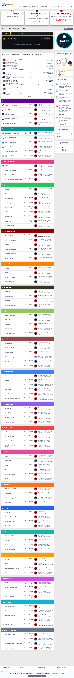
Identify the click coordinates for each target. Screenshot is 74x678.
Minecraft (40, 407)
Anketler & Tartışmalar (9, 630)
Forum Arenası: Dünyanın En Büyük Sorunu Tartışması (50, 586)
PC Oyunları (9, 408)
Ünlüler (7, 166)
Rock (6, 470)
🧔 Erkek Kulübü (7, 287)
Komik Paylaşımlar (11, 587)
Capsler (7, 592)
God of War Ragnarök (43, 417)
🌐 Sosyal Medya (7, 371)
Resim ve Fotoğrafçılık (12, 568)
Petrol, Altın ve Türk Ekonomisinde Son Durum (48, 150)
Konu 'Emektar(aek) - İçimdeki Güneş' (64, 84)
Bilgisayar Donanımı (42, 342)
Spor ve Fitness (10, 333)
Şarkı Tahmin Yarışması (43, 619)
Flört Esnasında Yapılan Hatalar (45, 239)
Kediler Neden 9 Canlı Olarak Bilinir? (46, 548)
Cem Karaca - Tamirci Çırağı (44, 469)
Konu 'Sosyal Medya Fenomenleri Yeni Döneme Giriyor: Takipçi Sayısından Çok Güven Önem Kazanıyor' (65, 108)
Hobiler (7, 292)
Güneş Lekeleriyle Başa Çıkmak (45, 272)
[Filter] (70, 54)
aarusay (70, 138)
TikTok (7, 380)
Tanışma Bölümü (10, 123)
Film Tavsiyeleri (10, 441)
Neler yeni (44, 6)
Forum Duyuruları (11, 105)
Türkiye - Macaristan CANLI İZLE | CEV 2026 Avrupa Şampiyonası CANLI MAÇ (12, 87)
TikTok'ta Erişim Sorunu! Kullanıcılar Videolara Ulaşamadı (51, 398)
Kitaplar (8, 559)
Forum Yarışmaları (11, 620)
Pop (6, 456)
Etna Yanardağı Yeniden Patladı (45, 132)
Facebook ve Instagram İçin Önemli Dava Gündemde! (50, 393)
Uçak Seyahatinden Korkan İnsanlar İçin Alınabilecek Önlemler (52, 539)
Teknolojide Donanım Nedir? (44, 365)
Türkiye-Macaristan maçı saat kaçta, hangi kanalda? (12, 92)
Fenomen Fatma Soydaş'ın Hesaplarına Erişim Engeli (50, 178)
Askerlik (7, 301)
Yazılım (7, 361)
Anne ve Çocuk (10, 277)
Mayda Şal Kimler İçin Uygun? (12, 76)
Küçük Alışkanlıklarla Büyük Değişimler (47, 314)
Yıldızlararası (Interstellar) (44, 440)
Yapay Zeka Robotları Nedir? (44, 351)
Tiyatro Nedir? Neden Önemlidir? (45, 572)
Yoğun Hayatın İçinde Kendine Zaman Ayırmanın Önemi (51, 291)
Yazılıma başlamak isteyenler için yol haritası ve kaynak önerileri (53, 360)
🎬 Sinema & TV (7, 428)
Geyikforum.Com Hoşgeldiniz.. (45, 122)
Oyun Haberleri (10, 422)
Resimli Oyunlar (10, 615)
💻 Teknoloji (5, 339)
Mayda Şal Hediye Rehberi (12, 83)
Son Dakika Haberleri (12, 133)
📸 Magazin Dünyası (8, 161)
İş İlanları (8, 512)
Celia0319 (49, 357)
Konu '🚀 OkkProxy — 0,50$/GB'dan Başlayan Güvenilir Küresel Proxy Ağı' (65, 119)
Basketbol (8, 216)
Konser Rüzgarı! (41, 169)
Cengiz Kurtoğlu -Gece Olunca (45, 478)
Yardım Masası (10, 114)
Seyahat (8, 540)
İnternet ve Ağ (9, 357)
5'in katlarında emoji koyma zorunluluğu (47, 610)
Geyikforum (40, 624)
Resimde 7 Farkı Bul (42, 614)
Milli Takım (8, 212)
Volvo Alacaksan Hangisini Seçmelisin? (47, 497)
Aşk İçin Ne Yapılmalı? (43, 235)
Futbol (20, 66)
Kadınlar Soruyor (10, 249)
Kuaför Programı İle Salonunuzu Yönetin (12, 72)
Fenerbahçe (9, 194)
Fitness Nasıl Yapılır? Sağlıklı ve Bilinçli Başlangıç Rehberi (51, 332)
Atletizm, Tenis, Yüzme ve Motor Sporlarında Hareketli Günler (52, 225)
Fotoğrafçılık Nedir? (42, 567)
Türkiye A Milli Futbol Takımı (44, 211)
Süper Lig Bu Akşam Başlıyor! (44, 197)
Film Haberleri (9, 432)
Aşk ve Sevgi (9, 235)
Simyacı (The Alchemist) (43, 558)
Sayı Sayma (9, 611)
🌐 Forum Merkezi (7, 101)
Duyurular (40, 104)
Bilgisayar (8, 343)
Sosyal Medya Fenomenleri (13, 179)
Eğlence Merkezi (7, 578)
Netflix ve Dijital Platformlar (10, 446)
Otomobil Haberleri (11, 489)
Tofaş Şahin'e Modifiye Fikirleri (12, 59)
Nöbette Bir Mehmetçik (43, 300)
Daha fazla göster (27, 96)
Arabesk (8, 461)
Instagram (8, 376)
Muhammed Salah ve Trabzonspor (46, 207)
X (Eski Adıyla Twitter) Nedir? (44, 389)
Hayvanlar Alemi (10, 549)
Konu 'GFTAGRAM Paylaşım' (63, 91)
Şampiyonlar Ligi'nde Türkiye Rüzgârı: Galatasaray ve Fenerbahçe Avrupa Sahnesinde (12, 65)
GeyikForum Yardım (42, 113)
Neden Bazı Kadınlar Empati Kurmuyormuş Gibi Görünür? (51, 253)
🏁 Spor (4, 185)
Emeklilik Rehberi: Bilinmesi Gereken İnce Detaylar (49, 525)
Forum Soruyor (10, 648)
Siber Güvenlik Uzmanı (43, 516)
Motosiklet (8, 493)
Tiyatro (7, 573)
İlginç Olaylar (9, 596)
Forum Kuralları (41, 109)
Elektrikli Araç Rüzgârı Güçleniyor (45, 488)
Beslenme (8, 320)
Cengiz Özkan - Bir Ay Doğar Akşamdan (47, 473)
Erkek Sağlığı (9, 296)
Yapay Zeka (9, 352)
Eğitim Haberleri (10, 156)
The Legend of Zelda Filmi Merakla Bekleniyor (48, 431)
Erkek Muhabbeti (10, 305)
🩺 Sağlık (5, 311)
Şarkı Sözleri (9, 479)
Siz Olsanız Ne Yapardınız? (13, 643)
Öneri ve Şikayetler (11, 119)
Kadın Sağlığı (9, 282)
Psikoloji (20, 62)
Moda (7, 268)
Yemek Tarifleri (10, 536)
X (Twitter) (8, 389)
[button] (37, 6)
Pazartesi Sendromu (42, 591)
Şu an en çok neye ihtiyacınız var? (46, 633)
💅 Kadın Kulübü (7, 264)
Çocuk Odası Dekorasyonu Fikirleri (46, 544)
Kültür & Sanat (6, 555)
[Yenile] (52, 97)
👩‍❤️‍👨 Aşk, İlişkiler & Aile (8, 231)
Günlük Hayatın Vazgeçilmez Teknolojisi (47, 347)
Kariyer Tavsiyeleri (11, 517)
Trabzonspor (9, 207)
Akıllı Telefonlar (10, 348)
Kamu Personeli (10, 521)
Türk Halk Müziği (10, 474)
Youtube (20, 81)
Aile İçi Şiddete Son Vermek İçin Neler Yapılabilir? (49, 257)
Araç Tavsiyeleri (10, 498)
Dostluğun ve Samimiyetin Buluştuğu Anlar (47, 304)
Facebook (8, 394)
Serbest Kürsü (21, 69)
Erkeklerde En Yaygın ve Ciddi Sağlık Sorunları (48, 295)
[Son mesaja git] (52, 60)
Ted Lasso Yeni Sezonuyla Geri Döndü (46, 436)
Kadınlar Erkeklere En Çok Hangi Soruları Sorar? (49, 248)
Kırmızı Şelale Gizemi (43, 596)
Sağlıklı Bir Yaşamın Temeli (44, 281)
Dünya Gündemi (10, 142)
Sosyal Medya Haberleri (12, 398)
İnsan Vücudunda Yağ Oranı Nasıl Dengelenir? (48, 319)
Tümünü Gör (47, 38)
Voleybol (20, 88)
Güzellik (7, 273)
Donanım (8, 366)
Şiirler (7, 564)
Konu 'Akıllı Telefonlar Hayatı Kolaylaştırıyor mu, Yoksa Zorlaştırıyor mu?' (65, 98)
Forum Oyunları (7, 602)
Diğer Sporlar (9, 226)
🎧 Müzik (4, 452)
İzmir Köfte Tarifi (41, 535)
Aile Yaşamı (9, 258)
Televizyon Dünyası (11, 175)
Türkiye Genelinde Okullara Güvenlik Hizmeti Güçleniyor (51, 137)
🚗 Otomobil (6, 484)
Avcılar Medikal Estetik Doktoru (12, 68)
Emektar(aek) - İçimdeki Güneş (12, 80)
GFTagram (8, 624)
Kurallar (8, 110)
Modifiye (20, 59)
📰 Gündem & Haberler (9, 129)
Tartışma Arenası (10, 639)
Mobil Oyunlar (9, 413)
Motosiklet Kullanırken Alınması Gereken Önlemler (49, 492)
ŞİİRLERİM (40, 563)
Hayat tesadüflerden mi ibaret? (45, 638)
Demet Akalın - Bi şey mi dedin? (45, 455)
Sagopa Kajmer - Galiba (43, 464)
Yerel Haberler (9, 147)
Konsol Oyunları (10, 417)
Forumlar (33, 6)
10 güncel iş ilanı (41, 511)
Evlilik (7, 245)
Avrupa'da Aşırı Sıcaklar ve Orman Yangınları (48, 141)
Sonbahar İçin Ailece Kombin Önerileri (47, 267)
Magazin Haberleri (11, 170)
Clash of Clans (41, 412)
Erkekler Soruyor (10, 254)
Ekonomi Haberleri (11, 151)
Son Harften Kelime (42, 605)
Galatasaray (9, 198)
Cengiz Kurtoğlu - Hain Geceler (45, 460)
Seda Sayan (41, 165)
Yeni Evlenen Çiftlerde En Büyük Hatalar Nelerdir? (49, 244)
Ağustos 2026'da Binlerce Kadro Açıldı (47, 520)
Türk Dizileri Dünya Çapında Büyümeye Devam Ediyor (50, 174)
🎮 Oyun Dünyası (7, 404)
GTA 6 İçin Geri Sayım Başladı (44, 421)
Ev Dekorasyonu (10, 545)
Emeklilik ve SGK (10, 526)
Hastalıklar (8, 329)
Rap (6, 465)
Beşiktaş (8, 203)
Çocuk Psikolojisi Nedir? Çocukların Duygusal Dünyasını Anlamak (12, 62)
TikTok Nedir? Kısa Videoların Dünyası (46, 379)
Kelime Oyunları (10, 606)
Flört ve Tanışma (10, 240)
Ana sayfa (24, 6)
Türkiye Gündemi (10, 138)
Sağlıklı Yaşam (10, 315)
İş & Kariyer (5, 508)
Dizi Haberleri (9, 436)
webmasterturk (9, 70)
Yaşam (4, 531)
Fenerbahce (41, 193)
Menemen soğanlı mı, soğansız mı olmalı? (48, 643)
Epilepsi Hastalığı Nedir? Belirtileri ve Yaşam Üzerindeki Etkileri (52, 328)
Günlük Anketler (10, 634)
